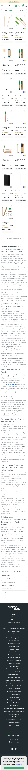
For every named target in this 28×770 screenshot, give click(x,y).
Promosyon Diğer (14, 725)
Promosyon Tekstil (14, 666)
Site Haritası (14, 634)
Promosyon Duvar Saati (14, 677)
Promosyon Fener (14, 697)
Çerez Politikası (19, 764)
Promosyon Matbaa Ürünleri (14, 669)
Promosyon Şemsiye (14, 674)
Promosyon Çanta (14, 646)
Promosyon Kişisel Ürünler (14, 691)
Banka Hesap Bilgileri (14, 622)
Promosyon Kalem (6, 575)
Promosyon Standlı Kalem (8, 585)
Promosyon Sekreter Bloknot (14, 683)
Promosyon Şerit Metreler (14, 703)
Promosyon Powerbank (14, 657)
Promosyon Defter (14, 652)
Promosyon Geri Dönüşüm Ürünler (14, 680)
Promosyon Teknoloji (14, 655)
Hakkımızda (14, 617)
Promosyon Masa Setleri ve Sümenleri (14, 708)
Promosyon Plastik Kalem (8, 592)
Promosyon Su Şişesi (14, 643)
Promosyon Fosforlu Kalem (8, 578)
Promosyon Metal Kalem (7, 588)
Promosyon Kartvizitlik (14, 694)
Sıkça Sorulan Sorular (14, 631)
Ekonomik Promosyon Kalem (8, 582)
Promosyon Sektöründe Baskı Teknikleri (14, 628)
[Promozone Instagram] (16, 749)
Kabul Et (8, 767)
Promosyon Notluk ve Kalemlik (14, 719)
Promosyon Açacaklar (14, 722)
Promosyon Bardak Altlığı (14, 700)
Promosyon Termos (14, 640)
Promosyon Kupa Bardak (14, 660)
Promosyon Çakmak (14, 714)
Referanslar (14, 620)
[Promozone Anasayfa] (14, 608)
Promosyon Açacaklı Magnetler (14, 717)
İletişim (14, 614)
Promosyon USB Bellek (14, 663)
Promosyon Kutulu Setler (14, 671)
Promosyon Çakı (14, 705)
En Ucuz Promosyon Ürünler (14, 638)
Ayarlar (19, 767)
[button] (4, 57)
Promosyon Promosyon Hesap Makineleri (14, 711)
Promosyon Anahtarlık (14, 688)
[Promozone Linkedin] (12, 749)
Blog (14, 625)
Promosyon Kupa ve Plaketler (14, 686)
